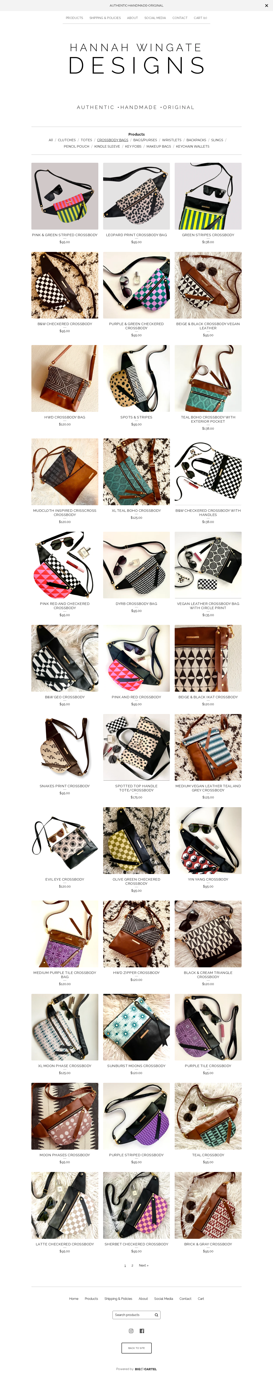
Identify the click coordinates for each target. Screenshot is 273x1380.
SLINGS (217, 140)
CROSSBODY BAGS (112, 140)
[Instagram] (131, 1331)
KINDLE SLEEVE (107, 146)
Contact (180, 18)
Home (73, 1299)
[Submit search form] (156, 1315)
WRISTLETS (171, 140)
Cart (201, 1299)
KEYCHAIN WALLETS (192, 146)
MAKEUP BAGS (158, 146)
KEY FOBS (133, 146)
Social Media (155, 18)
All (51, 140)
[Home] (137, 74)
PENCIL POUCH (76, 146)
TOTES (86, 140)
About (132, 18)
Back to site (136, 1348)
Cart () (200, 18)
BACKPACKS (196, 140)
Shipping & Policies (105, 18)
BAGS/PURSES (145, 140)
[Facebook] (141, 1331)
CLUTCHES (67, 140)
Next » (143, 1265)
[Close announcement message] (266, 5)
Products (74, 18)
